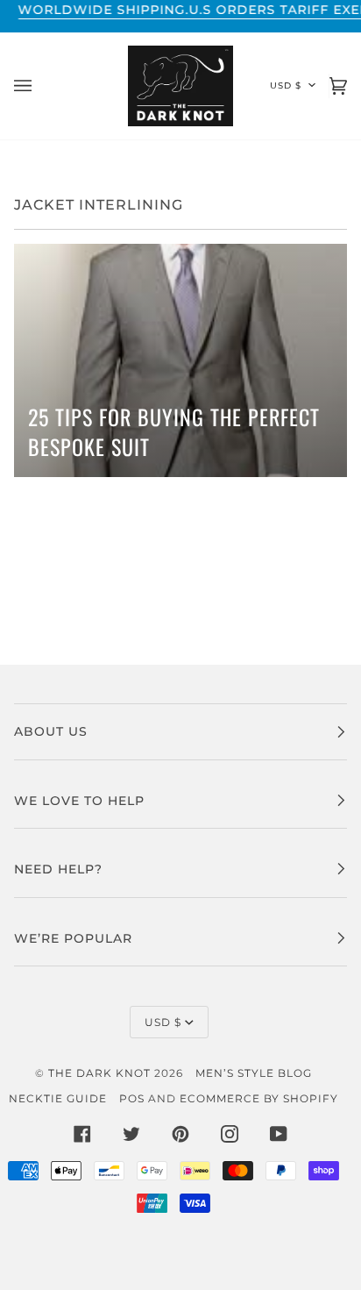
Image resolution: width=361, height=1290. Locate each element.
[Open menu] (40, 85)
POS (132, 1098)
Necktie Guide (58, 1098)
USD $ (285, 85)
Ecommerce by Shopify (259, 1098)
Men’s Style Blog (253, 1073)
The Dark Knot (99, 1073)
